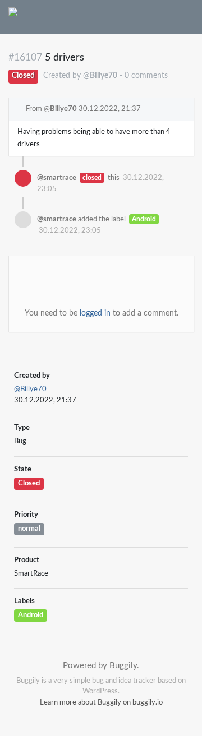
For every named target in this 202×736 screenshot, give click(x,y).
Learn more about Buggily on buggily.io (101, 702)
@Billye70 (30, 389)
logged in (95, 313)
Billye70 (63, 109)
